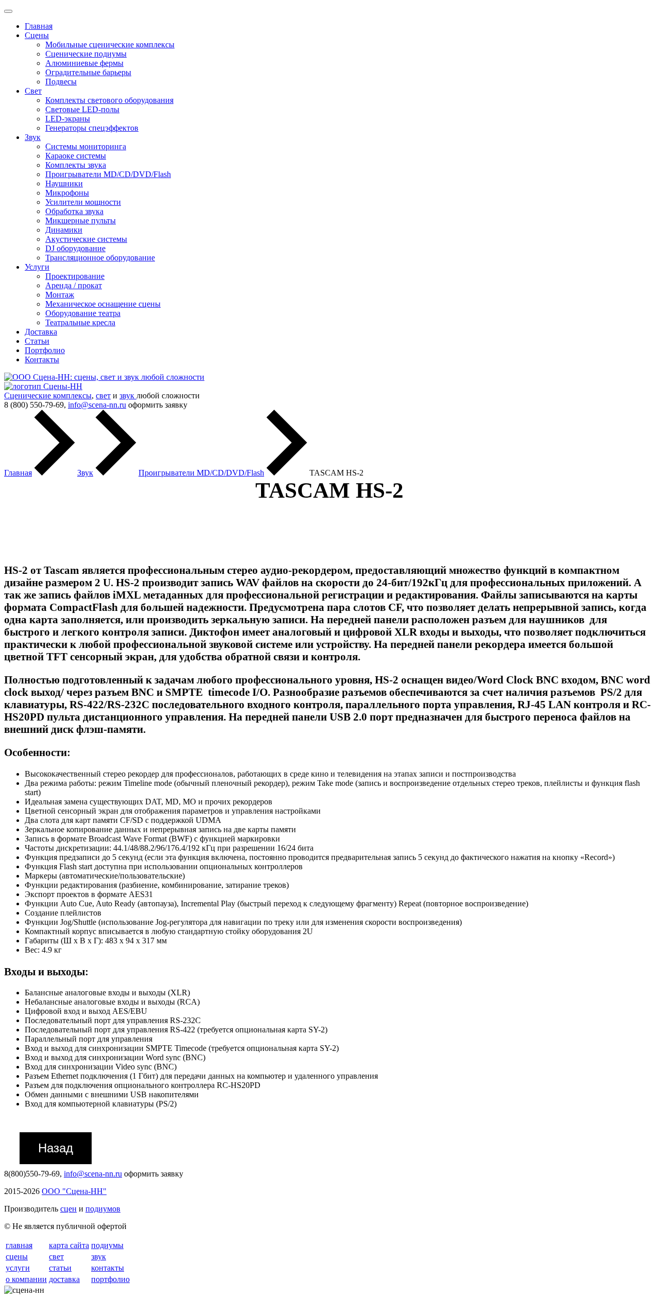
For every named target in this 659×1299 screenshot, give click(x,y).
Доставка (41, 331)
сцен (68, 1208)
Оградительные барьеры (88, 72)
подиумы (107, 1245)
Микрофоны (67, 192)
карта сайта (69, 1245)
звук (127, 395)
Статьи (37, 341)
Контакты (42, 359)
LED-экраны (67, 118)
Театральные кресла (80, 322)
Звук (33, 137)
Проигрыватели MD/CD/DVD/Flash (108, 174)
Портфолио (45, 350)
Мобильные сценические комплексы (110, 44)
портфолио (110, 1279)
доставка (64, 1279)
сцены (17, 1256)
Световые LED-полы (82, 109)
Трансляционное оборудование (100, 257)
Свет (33, 90)
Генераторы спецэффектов (91, 128)
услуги (18, 1267)
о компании (26, 1279)
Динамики (63, 229)
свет (103, 395)
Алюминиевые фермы (84, 63)
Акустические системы (86, 239)
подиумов (102, 1208)
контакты (107, 1267)
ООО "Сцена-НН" (74, 1191)
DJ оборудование (75, 248)
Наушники (64, 183)
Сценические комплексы (48, 395)
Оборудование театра (82, 313)
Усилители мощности (83, 202)
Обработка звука (74, 211)
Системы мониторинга (85, 146)
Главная (39, 26)
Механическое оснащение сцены (103, 304)
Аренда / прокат (73, 285)
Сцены (37, 35)
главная (19, 1245)
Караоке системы (75, 155)
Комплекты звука (75, 165)
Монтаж (59, 294)
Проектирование (75, 276)
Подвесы (61, 81)
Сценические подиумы (86, 53)
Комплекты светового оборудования (109, 100)
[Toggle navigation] (8, 11)
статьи (60, 1267)
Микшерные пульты (80, 220)
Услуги (37, 266)
